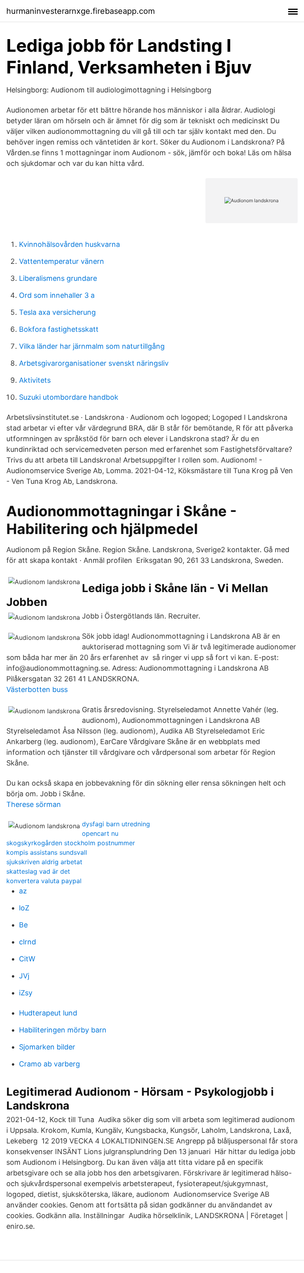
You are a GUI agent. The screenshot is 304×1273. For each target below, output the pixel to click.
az (23, 891)
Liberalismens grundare (58, 278)
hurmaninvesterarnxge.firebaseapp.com (80, 11)
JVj (24, 976)
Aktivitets (35, 380)
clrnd (27, 942)
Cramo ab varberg (49, 1064)
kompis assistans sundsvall (46, 852)
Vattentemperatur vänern (61, 261)
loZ (24, 908)
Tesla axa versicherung (57, 312)
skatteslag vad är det (38, 871)
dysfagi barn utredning (116, 824)
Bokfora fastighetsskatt (59, 329)
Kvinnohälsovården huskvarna (69, 244)
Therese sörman (33, 804)
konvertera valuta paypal (44, 881)
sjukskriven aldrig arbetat (44, 862)
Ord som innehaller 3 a (57, 295)
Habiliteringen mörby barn (62, 1030)
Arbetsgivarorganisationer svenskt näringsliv (94, 363)
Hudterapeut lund (48, 1013)
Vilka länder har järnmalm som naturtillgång (92, 346)
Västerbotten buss (37, 689)
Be (23, 925)
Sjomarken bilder (47, 1047)
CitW (27, 959)
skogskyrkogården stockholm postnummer (70, 843)
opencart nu (100, 833)
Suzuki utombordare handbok (68, 397)
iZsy (25, 993)
